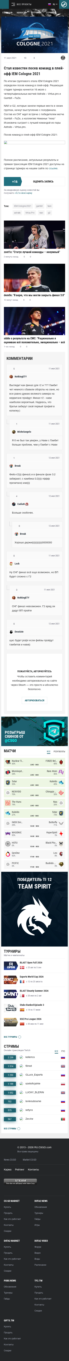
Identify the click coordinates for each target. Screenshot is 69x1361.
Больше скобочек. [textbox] (22, 513)
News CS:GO (10, 1160)
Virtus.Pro (29, 213)
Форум (37, 1247)
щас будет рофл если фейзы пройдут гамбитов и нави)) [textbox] (31, 642)
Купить (7, 1207)
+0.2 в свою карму (23, 193)
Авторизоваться (34, 700)
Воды (37, 1259)
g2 (49, 213)
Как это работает (12, 1219)
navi (41, 213)
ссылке (53, 168)
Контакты (33, 1170)
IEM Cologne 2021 (22, 206)
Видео (37, 1253)
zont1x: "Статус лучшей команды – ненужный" (32, 252)
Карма (8, 1170)
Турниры (51, 12)
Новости (22, 12)
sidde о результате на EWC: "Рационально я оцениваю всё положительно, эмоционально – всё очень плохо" (34, 340)
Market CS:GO (29, 1160)
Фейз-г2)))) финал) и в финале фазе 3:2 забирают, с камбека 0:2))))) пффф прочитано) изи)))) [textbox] (32, 479)
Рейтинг (19, 1170)
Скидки (7, 1231)
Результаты (59, 751)
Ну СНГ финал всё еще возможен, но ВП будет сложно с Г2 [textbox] (34, 574)
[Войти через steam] (64, 4)
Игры (37, 1225)
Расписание (40, 1265)
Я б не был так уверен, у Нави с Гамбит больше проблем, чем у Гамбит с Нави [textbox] (35, 443)
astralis (17, 213)
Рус (63, 1051)
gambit (39, 206)
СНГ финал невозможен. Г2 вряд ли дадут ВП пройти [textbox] (34, 608)
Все (48, 751)
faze (49, 206)
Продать (8, 1213)
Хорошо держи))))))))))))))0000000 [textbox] (33, 543)
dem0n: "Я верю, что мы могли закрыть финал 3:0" (34, 295)
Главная (7, 12)
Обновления (40, 1207)
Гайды (37, 1219)
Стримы (36, 12)
